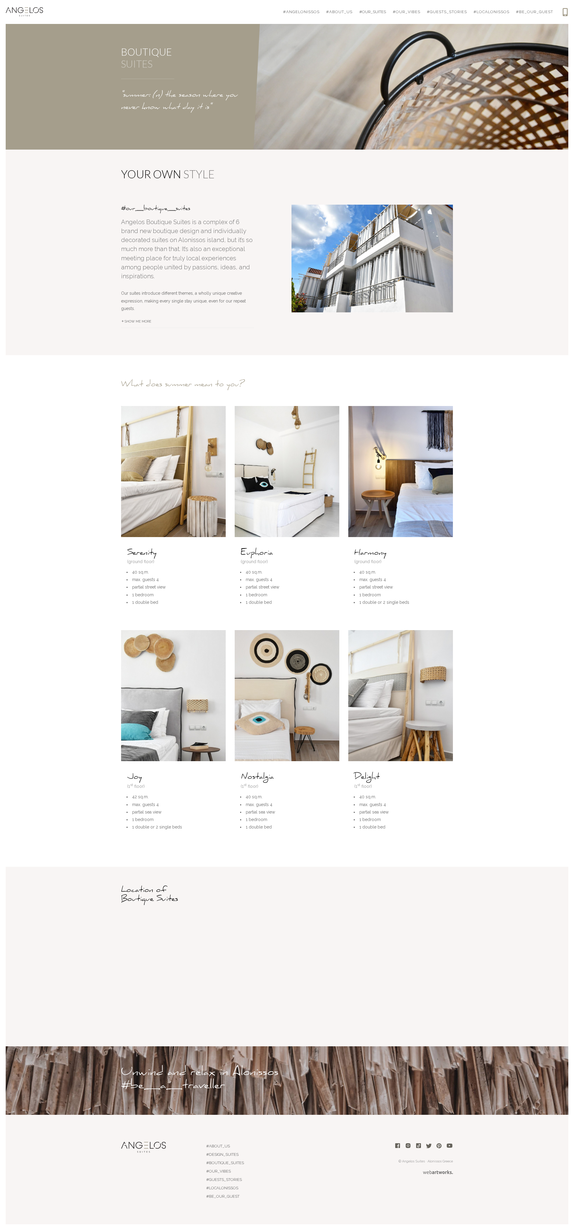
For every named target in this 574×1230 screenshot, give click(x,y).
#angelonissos (301, 12)
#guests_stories (447, 12)
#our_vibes (406, 12)
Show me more (137, 321)
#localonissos (491, 12)
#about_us (339, 12)
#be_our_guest (534, 12)
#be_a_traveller (173, 1084)
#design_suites (222, 1154)
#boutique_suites (225, 1163)
